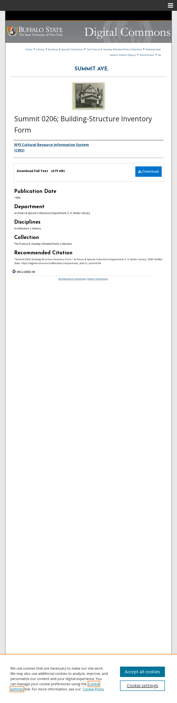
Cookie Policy (93, 689)
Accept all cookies (142, 672)
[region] (88, 678)
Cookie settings (142, 685)
